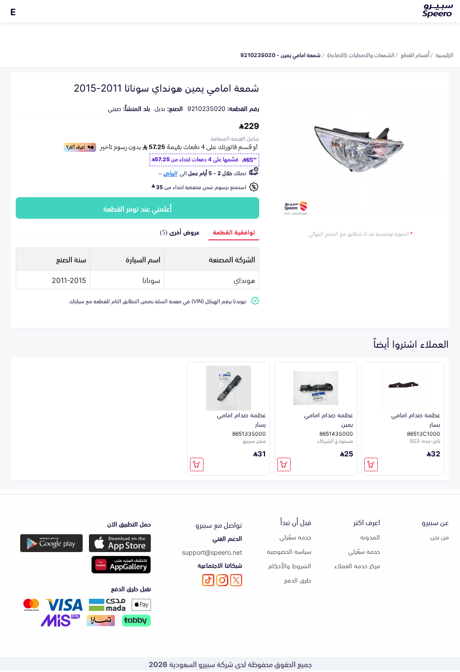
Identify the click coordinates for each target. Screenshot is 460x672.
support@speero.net (212, 552)
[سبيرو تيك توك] (208, 580)
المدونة (370, 536)
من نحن (439, 536)
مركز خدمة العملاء (357, 565)
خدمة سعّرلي (364, 551)
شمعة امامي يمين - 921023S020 (280, 54)
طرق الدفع (297, 579)
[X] (236, 580)
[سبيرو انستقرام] (222, 580)
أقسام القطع (415, 54)
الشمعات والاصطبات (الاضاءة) (360, 54)
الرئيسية (444, 54)
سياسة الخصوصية (289, 551)
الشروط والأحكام (289, 565)
